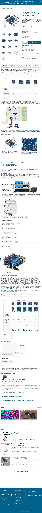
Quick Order (17, 501)
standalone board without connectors (32, 171)
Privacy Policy (17, 500)
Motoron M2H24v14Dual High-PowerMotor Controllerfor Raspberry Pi (35, 85)
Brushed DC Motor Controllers (7, 8)
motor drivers (11, 73)
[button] (3, 34)
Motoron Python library (6, 247)
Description (5, 65)
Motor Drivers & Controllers (23, 7)
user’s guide (10, 249)
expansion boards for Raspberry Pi (26, 73)
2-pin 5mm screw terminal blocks (11, 165)
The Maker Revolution (16, 432)
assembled (14, 95)
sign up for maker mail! (33, 491)
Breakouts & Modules (12, 7)
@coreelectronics (21, 473)
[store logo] (5, 3)
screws (24, 169)
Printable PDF (22, 379)
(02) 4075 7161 (19, 1)
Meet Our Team (18, 494)
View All (39, 407)
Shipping (20, 65)
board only (14, 325)
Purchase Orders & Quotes (28, 1)
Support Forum (18, 497)
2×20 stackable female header (9, 164)
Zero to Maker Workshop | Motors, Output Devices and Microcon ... (9, 421)
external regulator (5, 243)
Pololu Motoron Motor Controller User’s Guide (10, 379)
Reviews (36, 65)
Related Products (29, 65)
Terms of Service (18, 498)
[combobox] (35, 4)
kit (12, 329)
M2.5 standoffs (14, 169)
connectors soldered (18, 171)
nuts (28, 169)
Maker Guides (17, 495)
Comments (13, 65)
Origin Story (17, 493)
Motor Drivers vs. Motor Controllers (27, 420)
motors (11, 70)
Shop (5, 7)
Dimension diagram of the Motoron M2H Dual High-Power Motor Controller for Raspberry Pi (19, 385)
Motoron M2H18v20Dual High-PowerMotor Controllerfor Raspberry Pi (13, 85)
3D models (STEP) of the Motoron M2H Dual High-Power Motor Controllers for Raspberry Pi (19, 386)
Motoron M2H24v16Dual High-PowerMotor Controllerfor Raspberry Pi (28, 85)
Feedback (0, 258)
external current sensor (6, 288)
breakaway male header (10, 166)
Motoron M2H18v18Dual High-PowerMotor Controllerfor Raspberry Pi (21, 85)
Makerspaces (17, 503)
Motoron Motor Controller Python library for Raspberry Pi (12, 396)
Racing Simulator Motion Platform (19, 457)
